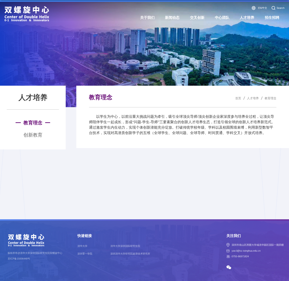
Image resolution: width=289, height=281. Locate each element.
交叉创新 (197, 17)
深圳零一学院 (84, 253)
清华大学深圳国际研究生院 (125, 246)
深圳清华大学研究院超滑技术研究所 (130, 253)
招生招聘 (272, 17)
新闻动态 (172, 17)
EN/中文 (262, 8)
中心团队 (222, 17)
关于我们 (147, 17)
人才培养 (247, 17)
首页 (238, 98)
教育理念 (270, 98)
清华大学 (82, 246)
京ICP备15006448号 (19, 258)
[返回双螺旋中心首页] (27, 7)
